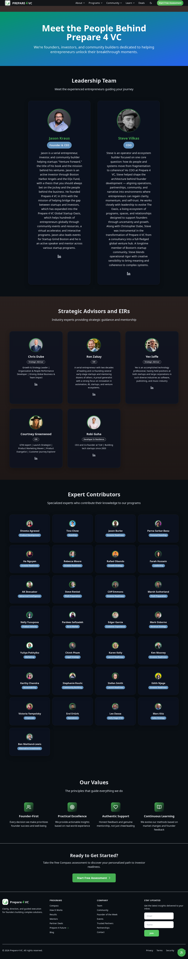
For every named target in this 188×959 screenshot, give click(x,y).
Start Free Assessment (170, 2)
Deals (142, 3)
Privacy (149, 950)
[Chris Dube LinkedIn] (36, 384)
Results (53, 914)
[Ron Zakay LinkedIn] (94, 394)
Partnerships (103, 927)
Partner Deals (56, 923)
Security (170, 950)
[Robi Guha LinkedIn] (94, 455)
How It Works (56, 910)
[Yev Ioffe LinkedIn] (152, 387)
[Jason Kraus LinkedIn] (59, 256)
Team (99, 905)
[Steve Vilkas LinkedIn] (129, 274)
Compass (54, 905)
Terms (160, 950)
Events (100, 918)
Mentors (54, 918)
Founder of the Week (107, 914)
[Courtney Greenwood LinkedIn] (36, 458)
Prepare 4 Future (59, 927)
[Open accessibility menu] (181, 952)
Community (102, 910)
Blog (52, 932)
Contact (100, 932)
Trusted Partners (105, 923)
